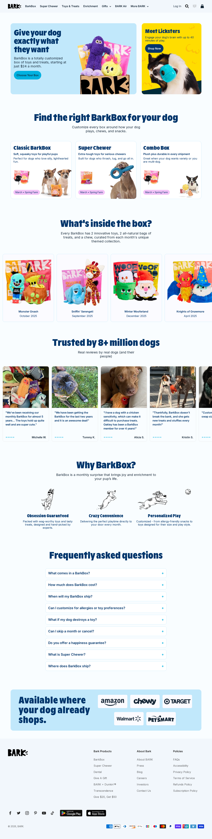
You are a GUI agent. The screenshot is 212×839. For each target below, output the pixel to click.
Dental (98, 772)
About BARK (145, 759)
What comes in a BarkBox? (69, 573)
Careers (142, 778)
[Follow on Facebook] (10, 813)
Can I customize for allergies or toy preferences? (86, 608)
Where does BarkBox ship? (69, 666)
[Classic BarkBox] (41, 170)
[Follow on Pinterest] (35, 813)
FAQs (176, 759)
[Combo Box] (171, 170)
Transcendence (103, 790)
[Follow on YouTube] (44, 813)
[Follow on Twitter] (18, 813)
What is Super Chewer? (66, 654)
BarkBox (30, 6)
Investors (143, 784)
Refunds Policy (182, 784)
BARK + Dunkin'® (105, 784)
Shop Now (154, 48)
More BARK (138, 6)
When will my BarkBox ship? (70, 596)
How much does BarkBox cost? (72, 585)
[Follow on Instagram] (27, 813)
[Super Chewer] (106, 170)
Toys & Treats (70, 6)
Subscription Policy (185, 790)
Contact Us (144, 790)
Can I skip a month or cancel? (71, 631)
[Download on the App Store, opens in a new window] (96, 813)
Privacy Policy (182, 772)
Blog (139, 772)
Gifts (105, 6)
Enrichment (90, 6)
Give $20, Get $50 (105, 797)
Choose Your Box (28, 75)
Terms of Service (184, 778)
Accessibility (180, 765)
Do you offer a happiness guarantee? (77, 643)
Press (140, 765)
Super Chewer (49, 6)
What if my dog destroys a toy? (72, 620)
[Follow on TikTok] (52, 813)
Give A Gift (100, 778)
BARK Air (121, 6)
